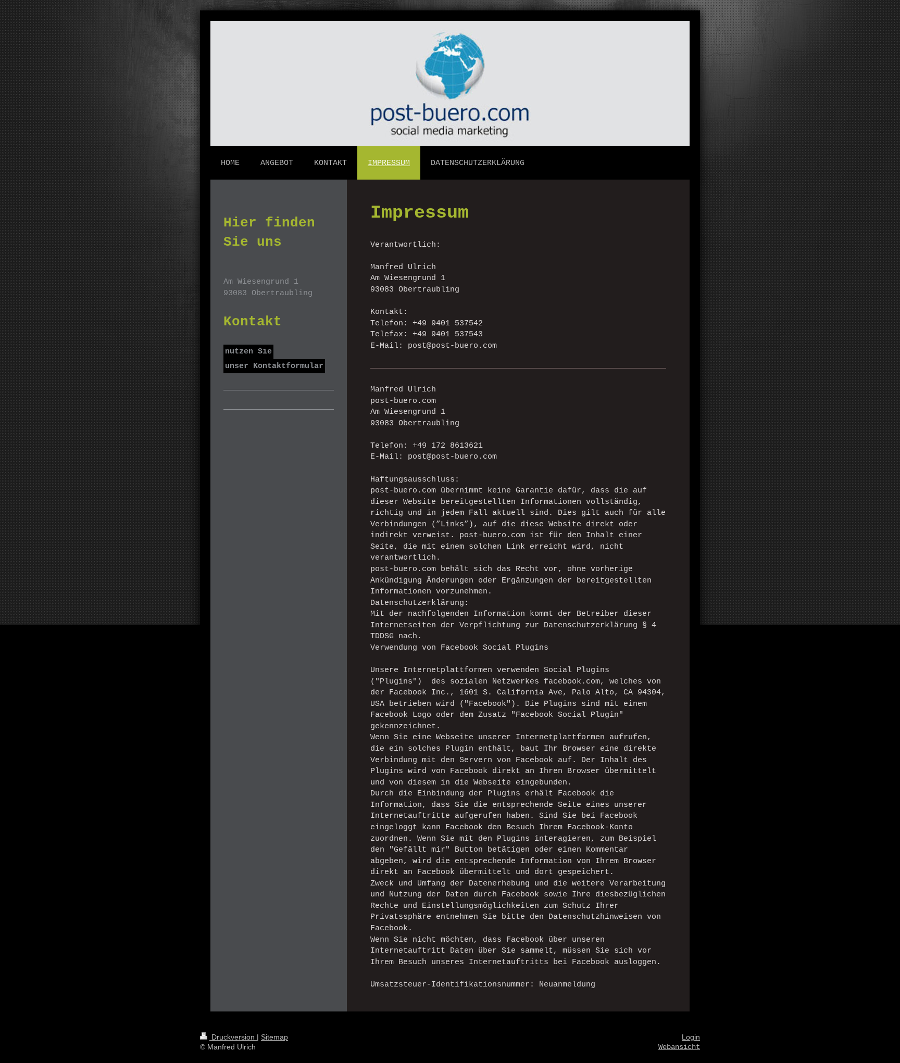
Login (691, 1037)
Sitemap (274, 1037)
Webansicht (679, 1047)
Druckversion (233, 1037)
